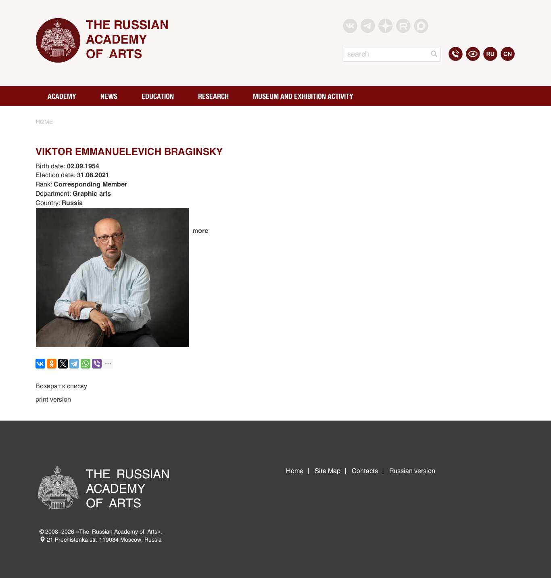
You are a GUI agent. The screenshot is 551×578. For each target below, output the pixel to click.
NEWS (108, 96)
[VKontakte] (40, 364)
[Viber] (97, 364)
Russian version (412, 471)
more (200, 231)
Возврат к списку (61, 386)
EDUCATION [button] (158, 96)
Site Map (327, 471)
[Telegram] (74, 364)
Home (294, 471)
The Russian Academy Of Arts (127, 39)
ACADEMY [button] (62, 96)
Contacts (365, 471)
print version (53, 399)
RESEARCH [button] (213, 96)
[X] (63, 364)
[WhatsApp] (85, 364)
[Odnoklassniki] (51, 364)
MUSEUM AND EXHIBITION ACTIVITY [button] (303, 96)
